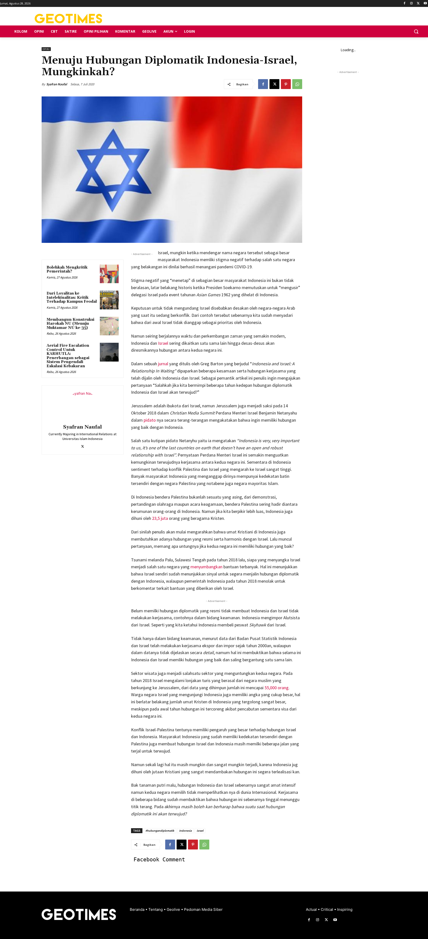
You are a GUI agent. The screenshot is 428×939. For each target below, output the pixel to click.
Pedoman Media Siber (203, 909)
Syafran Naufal (56, 84)
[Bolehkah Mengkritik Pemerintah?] (109, 274)
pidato (150, 420)
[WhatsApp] (297, 84)
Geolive (174, 909)
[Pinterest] (286, 84)
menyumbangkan (206, 567)
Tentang (156, 909)
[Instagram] (411, 3)
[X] (418, 3)
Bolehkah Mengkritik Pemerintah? (67, 269)
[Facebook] (404, 3)
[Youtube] (425, 3)
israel (200, 830)
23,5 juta (160, 518)
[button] (416, 31)
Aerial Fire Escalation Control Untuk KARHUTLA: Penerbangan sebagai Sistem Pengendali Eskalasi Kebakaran (68, 355)
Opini (46, 49)
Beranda (137, 909)
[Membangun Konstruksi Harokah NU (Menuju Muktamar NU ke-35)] (109, 326)
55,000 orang (277, 687)
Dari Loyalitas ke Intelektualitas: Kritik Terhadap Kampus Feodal (72, 297)
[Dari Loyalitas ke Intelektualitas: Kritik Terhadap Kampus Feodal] (109, 300)
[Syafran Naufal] (82, 405)
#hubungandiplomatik (159, 830)
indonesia (185, 830)
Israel (163, 343)
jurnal (163, 363)
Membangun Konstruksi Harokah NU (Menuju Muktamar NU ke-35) (70, 323)
